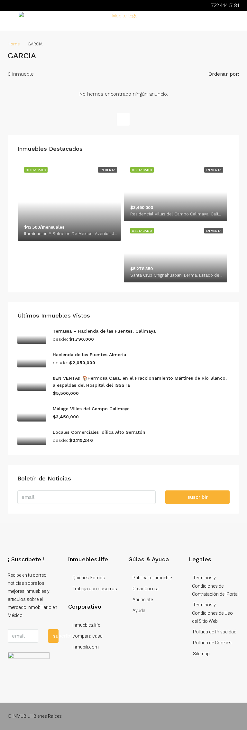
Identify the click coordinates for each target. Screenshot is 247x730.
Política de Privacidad (214, 631)
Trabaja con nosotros (94, 588)
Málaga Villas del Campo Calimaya (91, 408)
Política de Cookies (212, 642)
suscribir (198, 497)
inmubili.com (85, 646)
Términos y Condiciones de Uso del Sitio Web (212, 613)
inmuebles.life (86, 625)
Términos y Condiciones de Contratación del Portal (215, 586)
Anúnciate (143, 599)
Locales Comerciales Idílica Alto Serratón (99, 432)
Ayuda (139, 610)
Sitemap (201, 653)
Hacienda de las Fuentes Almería (89, 354)
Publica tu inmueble (152, 577)
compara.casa (87, 636)
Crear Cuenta (146, 588)
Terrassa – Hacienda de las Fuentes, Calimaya (104, 331)
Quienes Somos (88, 577)
